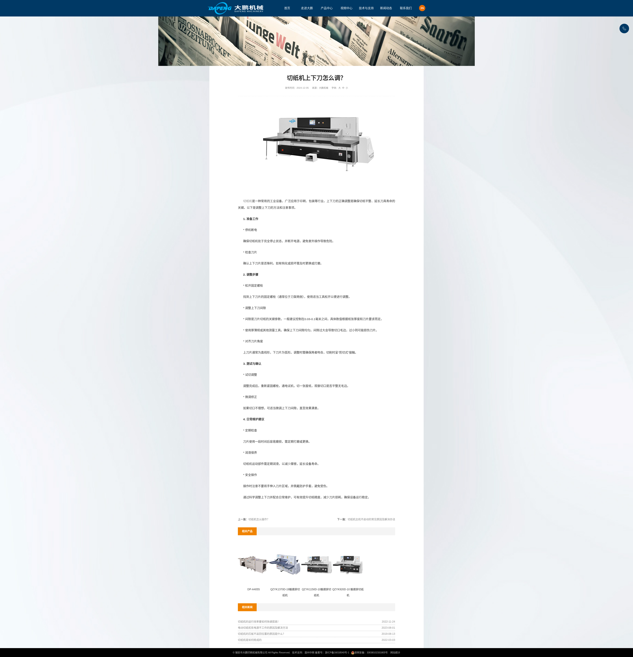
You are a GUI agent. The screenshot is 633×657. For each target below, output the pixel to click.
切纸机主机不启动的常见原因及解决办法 (371, 519)
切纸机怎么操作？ (259, 519)
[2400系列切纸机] (319, 142)
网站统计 (395, 652)
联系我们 (406, 8)
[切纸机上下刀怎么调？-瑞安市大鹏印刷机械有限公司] (236, 8)
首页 (287, 8)
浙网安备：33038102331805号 (371, 652)
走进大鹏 (307, 8)
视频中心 (346, 8)
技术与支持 (366, 8)
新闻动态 (386, 8)
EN (422, 8)
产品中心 (327, 8)
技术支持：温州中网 (303, 652)
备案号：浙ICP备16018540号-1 (332, 652)
